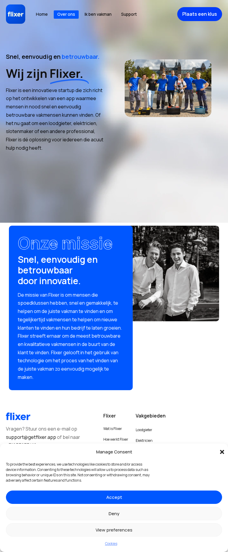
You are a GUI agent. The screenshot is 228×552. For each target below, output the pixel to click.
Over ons (66, 14)
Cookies (111, 543)
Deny (114, 513)
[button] (219, 452)
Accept (114, 497)
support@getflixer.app (31, 437)
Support (129, 14)
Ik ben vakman (98, 14)
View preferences (114, 530)
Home (42, 14)
